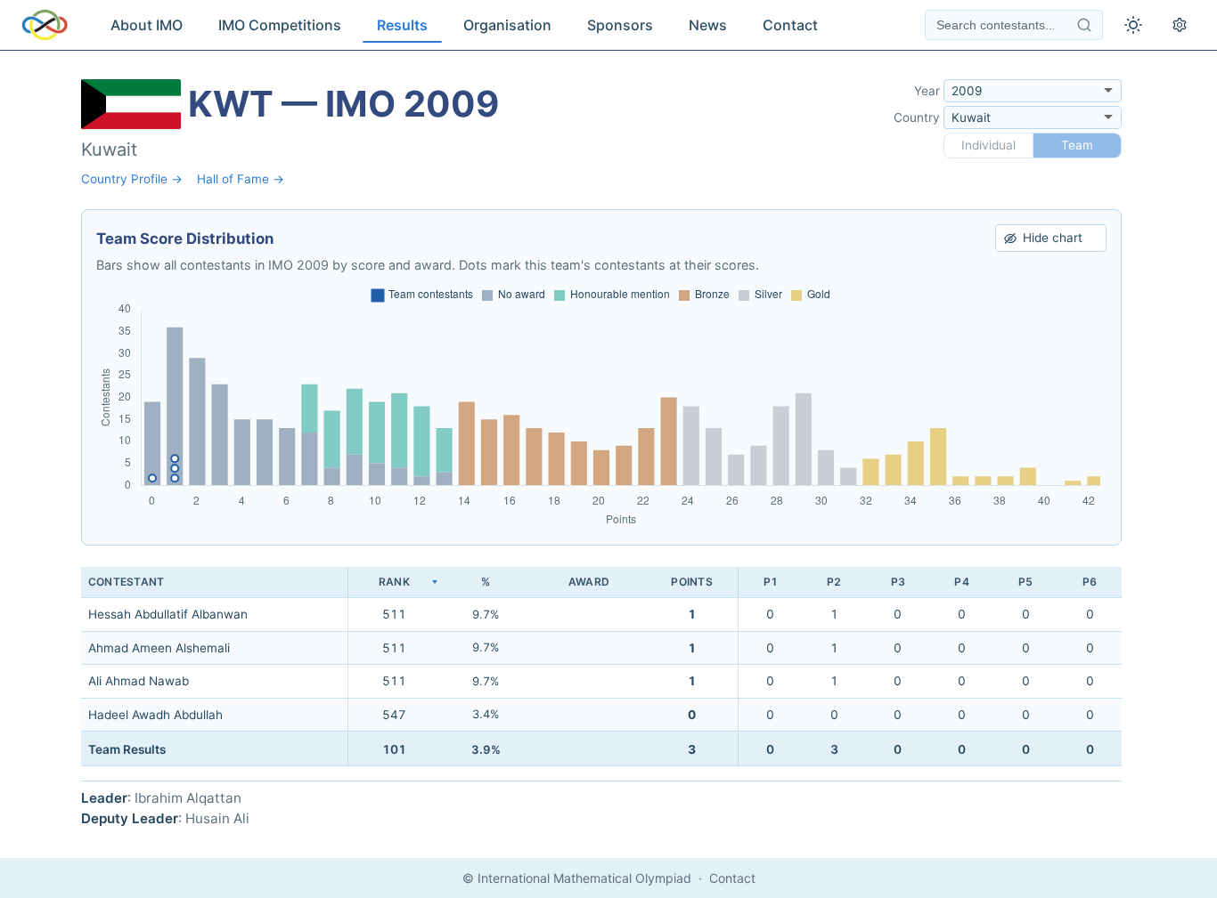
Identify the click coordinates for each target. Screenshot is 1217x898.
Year (927, 91)
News (708, 25)
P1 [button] (771, 581)
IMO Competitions (279, 25)
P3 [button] (898, 581)
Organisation (507, 25)
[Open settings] (1180, 25)
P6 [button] (1089, 581)
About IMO (146, 25)
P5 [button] (1025, 581)
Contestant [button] (126, 581)
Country (917, 117)
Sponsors (620, 25)
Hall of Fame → (240, 179)
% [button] (485, 581)
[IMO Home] (44, 25)
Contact (790, 25)
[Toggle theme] (1133, 25)
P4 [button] (961, 581)
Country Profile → (132, 179)
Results (402, 25)
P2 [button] (834, 581)
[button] (393, 582)
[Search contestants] (1084, 25)
